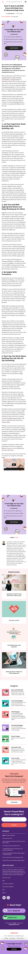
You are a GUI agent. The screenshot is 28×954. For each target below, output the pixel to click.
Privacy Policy (12, 938)
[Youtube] (12, 897)
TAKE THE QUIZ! (14, 48)
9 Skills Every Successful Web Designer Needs (13, 860)
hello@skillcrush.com (14, 924)
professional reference (15, 104)
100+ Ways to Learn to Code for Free (11, 845)
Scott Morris (11, 13)
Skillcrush (14, 933)
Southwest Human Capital (14, 418)
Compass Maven (18, 134)
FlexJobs (12, 280)
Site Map (6, 938)
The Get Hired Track (7, 838)
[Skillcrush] (2, 1)
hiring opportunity (17, 102)
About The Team (6, 877)
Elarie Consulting (17, 171)
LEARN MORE (14, 802)
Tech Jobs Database (8, 835)
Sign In (4, 892)
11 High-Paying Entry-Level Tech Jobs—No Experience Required (12, 849)
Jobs (3, 889)
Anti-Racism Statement (7, 883)
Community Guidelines (7, 886)
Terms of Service (20, 938)
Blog (16, 537)
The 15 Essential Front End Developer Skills (12, 857)
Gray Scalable (21, 246)
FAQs (14, 923)
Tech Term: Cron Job (14, 620)
